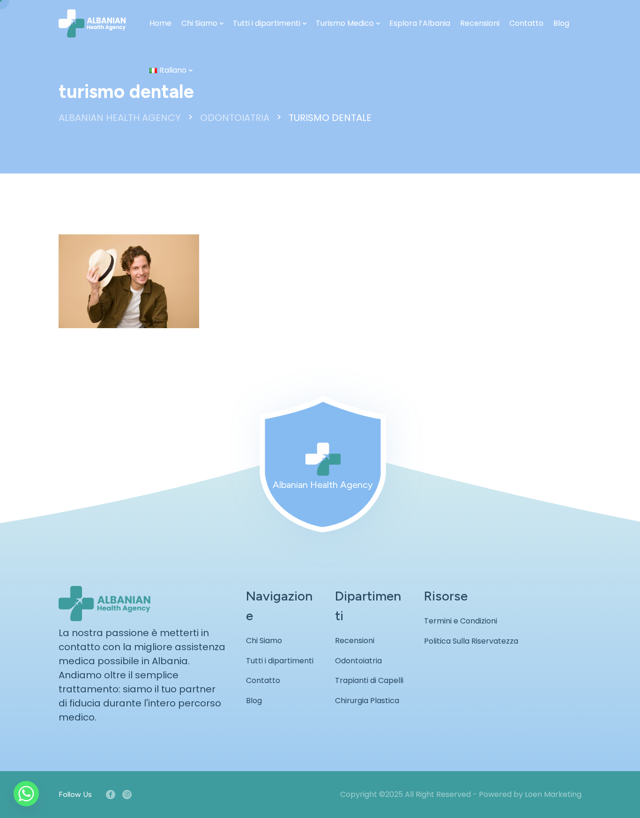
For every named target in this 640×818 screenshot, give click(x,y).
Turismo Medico (345, 23)
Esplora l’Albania (419, 23)
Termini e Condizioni (460, 620)
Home (160, 23)
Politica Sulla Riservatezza (471, 641)
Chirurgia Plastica (367, 700)
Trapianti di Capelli (369, 680)
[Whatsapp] (26, 793)
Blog (561, 23)
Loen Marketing (553, 794)
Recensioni (479, 23)
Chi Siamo (199, 23)
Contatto (526, 23)
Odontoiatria (358, 660)
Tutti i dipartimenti (266, 23)
